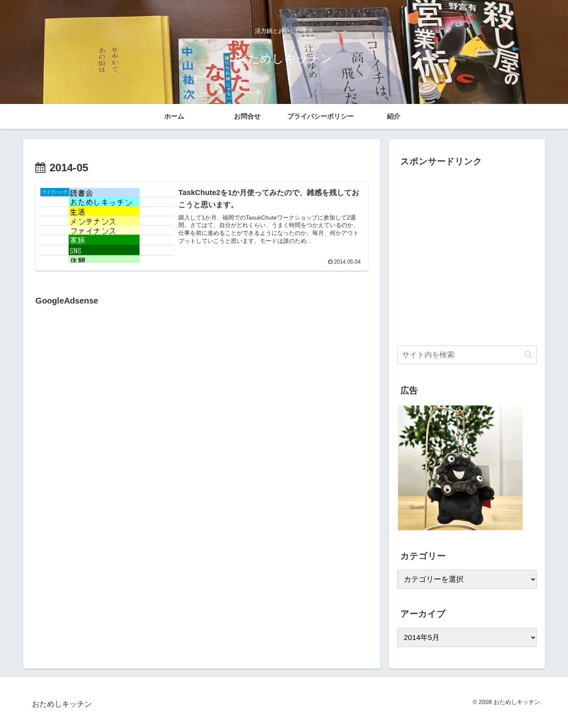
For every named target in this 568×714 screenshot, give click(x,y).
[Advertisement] (105, 393)
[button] (528, 354)
